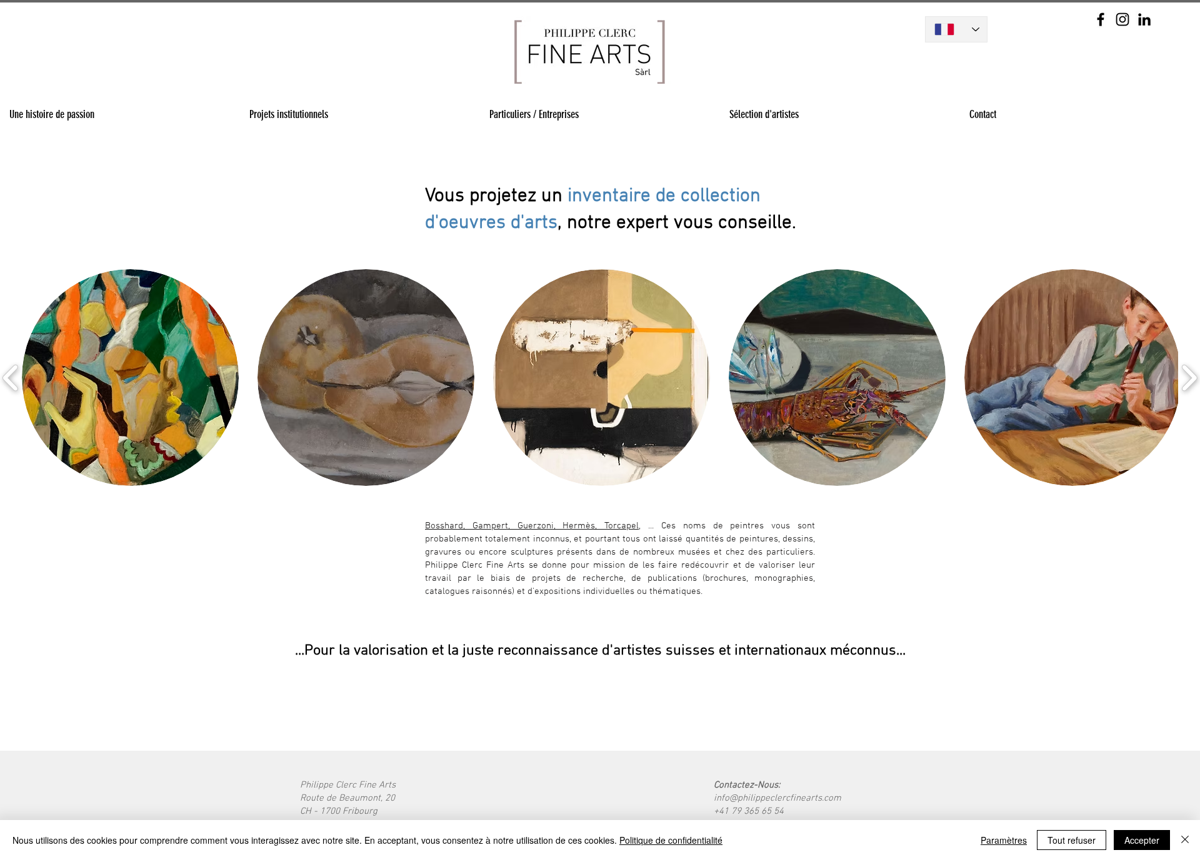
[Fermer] (1185, 840)
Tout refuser (1072, 840)
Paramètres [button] (1004, 840)
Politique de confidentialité (670, 840)
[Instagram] (1122, 19)
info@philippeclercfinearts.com (777, 798)
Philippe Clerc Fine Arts (348, 785)
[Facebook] (1100, 19)
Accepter (1141, 840)
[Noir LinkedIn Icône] (1144, 19)
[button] (130, 377)
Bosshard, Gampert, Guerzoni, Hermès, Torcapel (532, 525)
